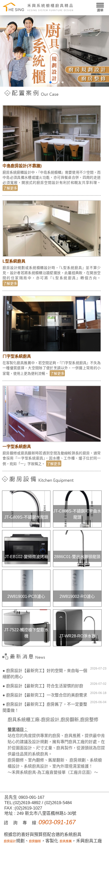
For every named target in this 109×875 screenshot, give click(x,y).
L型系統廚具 (14, 261)
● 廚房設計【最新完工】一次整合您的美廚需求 (45, 695)
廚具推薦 (66, 841)
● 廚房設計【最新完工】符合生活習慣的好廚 (43, 686)
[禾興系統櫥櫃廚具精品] (38, 6)
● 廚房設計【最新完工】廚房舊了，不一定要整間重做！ (45, 707)
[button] (46, 82)
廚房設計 (10, 841)
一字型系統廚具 (17, 446)
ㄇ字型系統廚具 (17, 356)
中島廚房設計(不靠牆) (22, 166)
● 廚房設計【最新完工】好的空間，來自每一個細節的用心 (45, 673)
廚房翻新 (35, 841)
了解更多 (10, 188)
